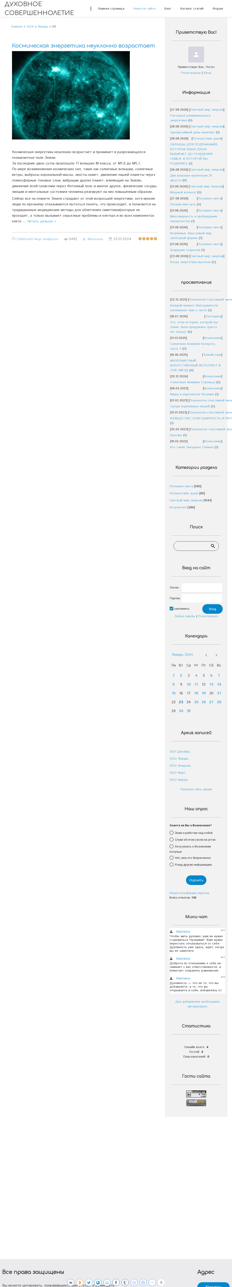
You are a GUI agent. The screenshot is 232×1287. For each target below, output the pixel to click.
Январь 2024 (182, 654)
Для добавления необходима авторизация (197, 1004)
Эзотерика (213, 316)
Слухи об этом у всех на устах (195, 839)
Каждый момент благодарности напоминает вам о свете (194, 308)
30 (181, 711)
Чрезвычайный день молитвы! (192, 132)
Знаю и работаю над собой (194, 832)
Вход (207, 73)
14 (219, 684)
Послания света (209, 198)
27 (211, 702)
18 (196, 693)
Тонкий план (212, 355)
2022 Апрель (178, 780)
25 (196, 702)
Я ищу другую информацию (193, 864)
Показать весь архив (196, 789)
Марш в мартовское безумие (192, 394)
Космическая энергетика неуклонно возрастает (83, 46)
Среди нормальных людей (190, 406)
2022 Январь (178, 758)
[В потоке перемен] (134, 1282)
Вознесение (212, 338)
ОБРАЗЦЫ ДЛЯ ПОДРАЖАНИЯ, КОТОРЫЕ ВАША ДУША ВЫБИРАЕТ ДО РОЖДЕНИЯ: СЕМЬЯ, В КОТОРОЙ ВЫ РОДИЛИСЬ (194, 154)
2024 (30, 26)
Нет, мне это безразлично (193, 858)
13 (211, 684)
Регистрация (191, 73)
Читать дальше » (41, 221)
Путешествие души (207, 138)
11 (196, 684)
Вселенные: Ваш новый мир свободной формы (191, 235)
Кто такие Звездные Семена (192, 447)
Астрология (177, 507)
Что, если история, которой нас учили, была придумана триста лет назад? (194, 327)
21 (219, 693)
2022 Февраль (180, 765)
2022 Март (177, 772)
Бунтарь (176, 435)
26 (203, 702)
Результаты (177, 893)
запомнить (182, 608)
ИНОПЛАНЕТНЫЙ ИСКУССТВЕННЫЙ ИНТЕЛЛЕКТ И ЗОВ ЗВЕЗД (195, 365)
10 (189, 684)
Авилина (95, 239)
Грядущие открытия (185, 250)
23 (181, 702)
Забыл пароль (184, 616)
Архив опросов (198, 893)
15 (174, 693)
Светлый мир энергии (37, 239)
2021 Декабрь (179, 751)
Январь (43, 26)
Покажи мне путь (183, 204)
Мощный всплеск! (183, 192)
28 (219, 702)
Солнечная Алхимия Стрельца (192, 382)
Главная (16, 26)
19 (204, 693)
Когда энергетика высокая (190, 262)
